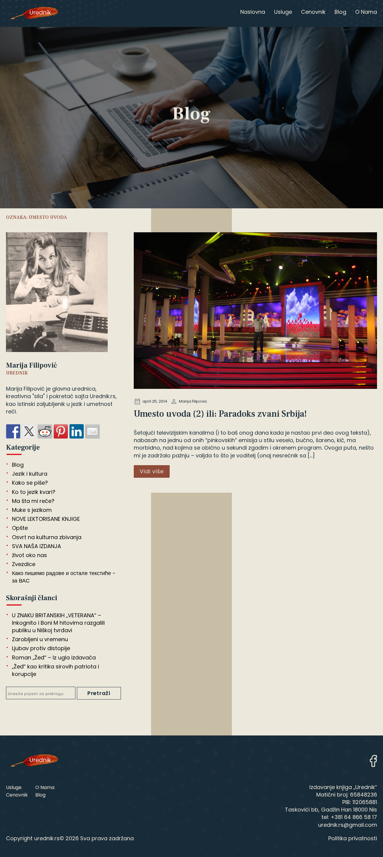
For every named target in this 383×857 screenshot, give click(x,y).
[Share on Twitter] (29, 431)
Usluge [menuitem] (283, 12)
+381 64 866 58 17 (354, 817)
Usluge (14, 787)
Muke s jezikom (32, 510)
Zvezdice (23, 564)
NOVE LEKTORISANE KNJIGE (46, 519)
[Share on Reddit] (45, 431)
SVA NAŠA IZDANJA (36, 546)
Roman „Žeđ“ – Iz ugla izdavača (54, 657)
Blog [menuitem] (340, 12)
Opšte (20, 528)
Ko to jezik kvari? (33, 492)
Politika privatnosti (352, 838)
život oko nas (29, 555)
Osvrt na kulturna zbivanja (46, 537)
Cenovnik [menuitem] (313, 12)
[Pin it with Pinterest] (61, 431)
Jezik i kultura (29, 473)
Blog (18, 464)
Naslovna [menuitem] (252, 12)
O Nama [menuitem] (366, 12)
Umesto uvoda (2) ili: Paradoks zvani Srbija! (220, 414)
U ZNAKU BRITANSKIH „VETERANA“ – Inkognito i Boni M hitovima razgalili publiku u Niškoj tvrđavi (58, 623)
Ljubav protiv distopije (41, 648)
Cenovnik (17, 794)
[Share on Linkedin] (76, 431)
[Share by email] (92, 431)
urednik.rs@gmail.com (347, 825)
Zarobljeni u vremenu (40, 639)
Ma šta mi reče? (33, 501)
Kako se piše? (30, 482)
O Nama (44, 787)
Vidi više (152, 471)
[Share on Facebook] (13, 431)
